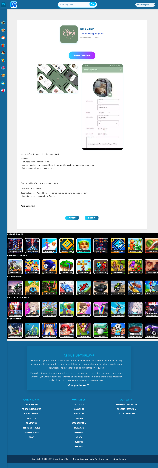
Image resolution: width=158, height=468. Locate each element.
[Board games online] (3, 37)
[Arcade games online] (3, 30)
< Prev (72, 218)
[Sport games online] (3, 67)
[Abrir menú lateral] (3, 4)
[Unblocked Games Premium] (3, 90)
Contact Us (31, 423)
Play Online (82, 55)
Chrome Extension (126, 409)
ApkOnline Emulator (126, 404)
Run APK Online (32, 414)
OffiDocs (79, 404)
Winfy (79, 437)
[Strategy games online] (3, 75)
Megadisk (79, 428)
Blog (31, 437)
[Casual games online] (3, 45)
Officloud (79, 446)
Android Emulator (31, 409)
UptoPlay (79, 414)
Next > (91, 218)
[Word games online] (3, 82)
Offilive (79, 418)
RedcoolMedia (79, 423)
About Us (31, 418)
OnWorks (79, 409)
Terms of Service (31, 428)
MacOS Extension (126, 414)
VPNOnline (79, 432)
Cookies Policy (31, 432)
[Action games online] (3, 22)
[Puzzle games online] (3, 52)
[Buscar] (92, 4)
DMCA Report (31, 404)
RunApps (79, 442)
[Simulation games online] (3, 60)
